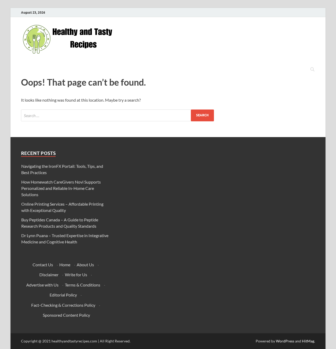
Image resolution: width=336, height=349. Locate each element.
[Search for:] (117, 115)
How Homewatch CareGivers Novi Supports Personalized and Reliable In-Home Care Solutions (61, 188)
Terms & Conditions (82, 284)
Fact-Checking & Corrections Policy (63, 305)
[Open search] (312, 70)
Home (64, 264)
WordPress (285, 341)
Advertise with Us (42, 284)
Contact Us (43, 264)
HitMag (308, 341)
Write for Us (76, 274)
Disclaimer (49, 274)
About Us (85, 264)
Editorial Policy (63, 294)
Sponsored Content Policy (66, 314)
